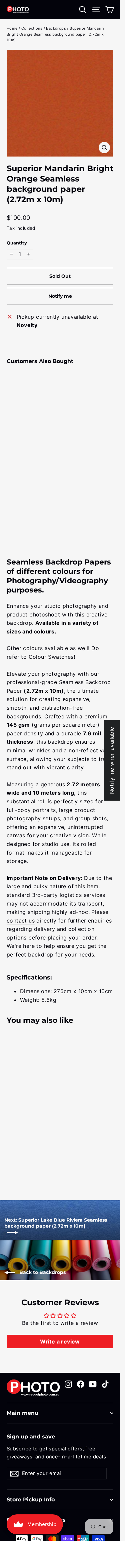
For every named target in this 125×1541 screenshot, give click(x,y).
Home (12, 28)
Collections (31, 28)
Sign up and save (31, 1436)
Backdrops (56, 28)
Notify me (60, 296)
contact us (21, 920)
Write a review (60, 1341)
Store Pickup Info (31, 1499)
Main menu (22, 1413)
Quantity (17, 242)
